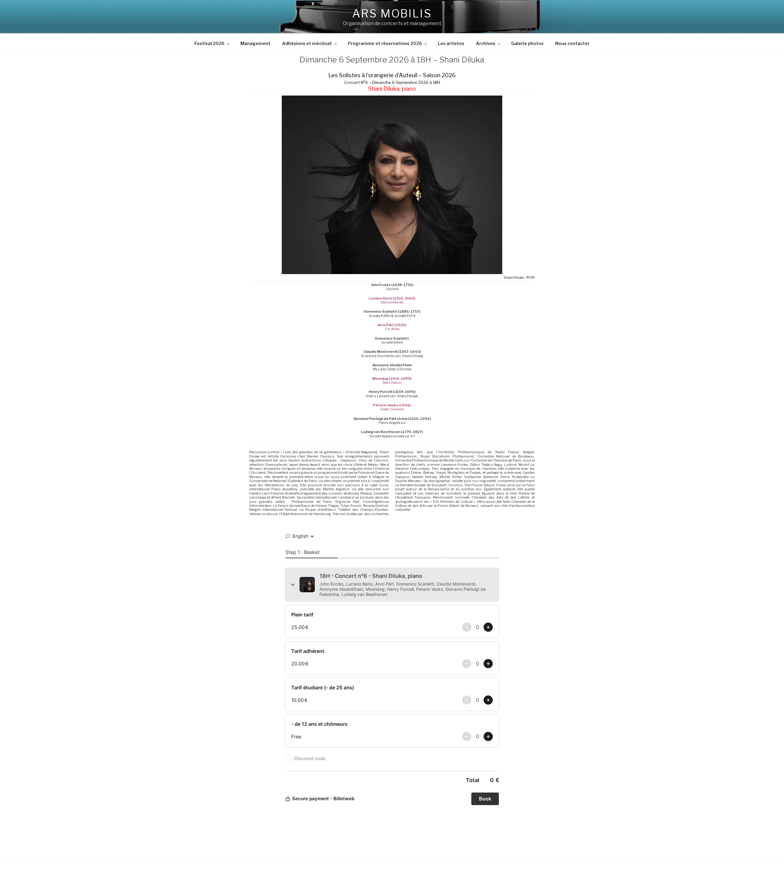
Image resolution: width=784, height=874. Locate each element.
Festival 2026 (209, 43)
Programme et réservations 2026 (385, 43)
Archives (485, 43)
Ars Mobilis (392, 13)
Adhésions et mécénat (307, 43)
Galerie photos (527, 43)
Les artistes (451, 43)
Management (255, 43)
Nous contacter (572, 43)
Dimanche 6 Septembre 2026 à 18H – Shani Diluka (392, 59)
